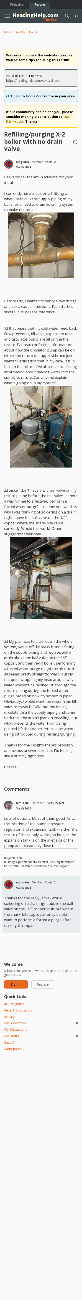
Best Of (9, 1042)
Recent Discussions (18, 1010)
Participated (13, 1049)
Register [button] (43, 984)
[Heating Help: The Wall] (35, 16)
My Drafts (41, 1036)
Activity (9, 1016)
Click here (13, 96)
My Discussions (15, 1029)
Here (26, 55)
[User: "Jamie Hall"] (8, 805)
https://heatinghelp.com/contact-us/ (32, 80)
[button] (75, 142)
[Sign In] (75, 16)
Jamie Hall (23, 803)
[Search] (67, 16)
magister (22, 162)
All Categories (14, 1004)
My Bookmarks (41, 1023)
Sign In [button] (16, 984)
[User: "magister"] (8, 164)
